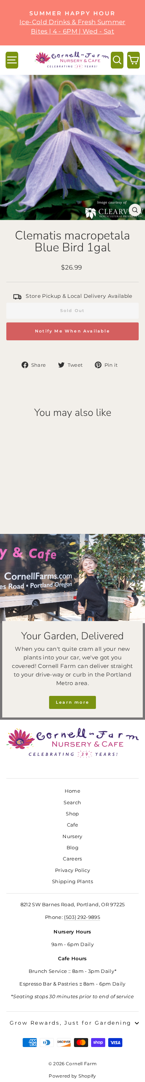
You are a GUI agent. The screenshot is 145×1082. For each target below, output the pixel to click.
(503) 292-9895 (82, 917)
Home (72, 791)
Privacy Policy (72, 870)
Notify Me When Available (72, 331)
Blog (72, 847)
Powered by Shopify (72, 1076)
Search (72, 802)
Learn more (72, 702)
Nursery (72, 836)
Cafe (72, 825)
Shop (72, 814)
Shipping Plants (72, 881)
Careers (72, 859)
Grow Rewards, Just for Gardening (71, 1023)
